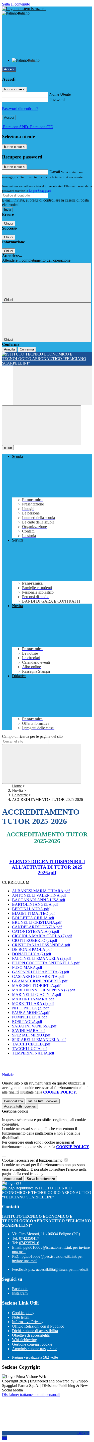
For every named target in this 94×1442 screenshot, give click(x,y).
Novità (17, 790)
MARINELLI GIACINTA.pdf (36, 994)
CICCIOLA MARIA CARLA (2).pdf (42, 936)
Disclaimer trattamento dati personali (31, 1394)
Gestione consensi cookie (32, 1344)
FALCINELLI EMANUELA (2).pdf (41, 958)
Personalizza (13, 1101)
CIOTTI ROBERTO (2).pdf (34, 940)
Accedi (9, 69)
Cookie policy (23, 1313)
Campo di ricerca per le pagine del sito (32, 736)
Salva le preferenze (41, 1179)
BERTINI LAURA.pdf (30, 909)
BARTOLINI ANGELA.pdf (35, 904)
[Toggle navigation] (41, 425)
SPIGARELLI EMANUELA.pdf (39, 1039)
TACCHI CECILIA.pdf (31, 1044)
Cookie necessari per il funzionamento (32, 1160)
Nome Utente (60, 94)
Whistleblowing (24, 1340)
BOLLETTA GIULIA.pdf (33, 918)
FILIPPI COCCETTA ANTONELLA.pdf (45, 963)
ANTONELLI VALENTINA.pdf (39, 895)
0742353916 (29, 1243)
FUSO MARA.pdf (27, 967)
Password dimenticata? (20, 108)
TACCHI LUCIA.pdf (29, 1048)
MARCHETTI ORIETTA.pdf (36, 985)
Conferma (27, 349)
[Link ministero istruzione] (24, 9)
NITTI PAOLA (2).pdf (30, 1008)
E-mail (54, 172)
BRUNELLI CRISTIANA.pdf (36, 922)
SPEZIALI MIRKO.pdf (31, 1035)
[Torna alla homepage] (47, 359)
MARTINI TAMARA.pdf (33, 999)
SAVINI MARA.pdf (28, 1030)
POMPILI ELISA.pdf (29, 1017)
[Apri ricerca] (52, 385)
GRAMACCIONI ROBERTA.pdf (39, 981)
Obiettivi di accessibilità (31, 1335)
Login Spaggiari (40, 191)
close (8, 448)
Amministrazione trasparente (34, 1349)
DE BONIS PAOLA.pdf (32, 949)
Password (57, 99)
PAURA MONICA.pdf (30, 1012)
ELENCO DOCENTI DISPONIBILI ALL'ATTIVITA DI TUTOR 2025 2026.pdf (47, 867)
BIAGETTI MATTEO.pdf (33, 913)
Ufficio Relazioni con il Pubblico (38, 1326)
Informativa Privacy (27, 1322)
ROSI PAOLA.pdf (27, 1021)
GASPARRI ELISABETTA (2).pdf (40, 972)
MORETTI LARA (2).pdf (33, 1003)
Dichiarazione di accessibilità (35, 1331)
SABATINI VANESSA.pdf (34, 1026)
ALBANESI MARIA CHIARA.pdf (41, 891)
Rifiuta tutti (43, 1101)
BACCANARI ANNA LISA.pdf (38, 900)
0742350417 (29, 1238)
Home (17, 786)
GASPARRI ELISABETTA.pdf (38, 976)
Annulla (9, 349)
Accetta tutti (20, 1106)
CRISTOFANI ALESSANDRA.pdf (41, 945)
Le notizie (20, 795)
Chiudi (8, 223)
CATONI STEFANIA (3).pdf (35, 931)
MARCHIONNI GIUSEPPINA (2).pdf (43, 990)
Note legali (20, 1317)
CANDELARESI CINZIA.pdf (37, 927)
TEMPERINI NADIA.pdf (33, 1053)
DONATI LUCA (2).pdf (31, 954)
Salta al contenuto (16, 4)
